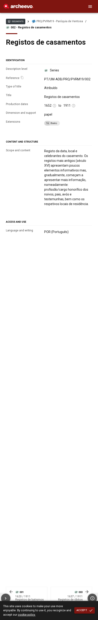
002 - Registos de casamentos (31, 27)
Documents (15, 21)
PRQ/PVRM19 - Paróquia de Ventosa (59, 21)
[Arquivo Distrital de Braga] (19, 7)
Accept (82, 610)
